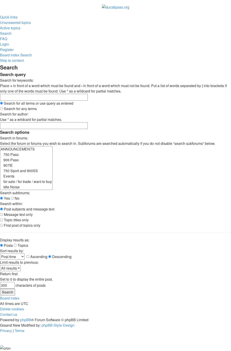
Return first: (9, 273)
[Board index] (115, 6)
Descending (61, 256)
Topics (22, 245)
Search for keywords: (17, 80)
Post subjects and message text (28, 209)
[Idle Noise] (26, 187)
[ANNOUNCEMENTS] (26, 149)
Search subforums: (15, 192)
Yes (6, 198)
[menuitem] (15, 22)
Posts (8, 245)
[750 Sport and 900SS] (26, 170)
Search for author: (14, 114)
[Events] (26, 176)
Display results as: (14, 239)
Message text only (18, 214)
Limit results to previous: (19, 262)
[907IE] (26, 165)
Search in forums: (14, 138)
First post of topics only (21, 225)
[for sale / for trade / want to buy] (26, 181)
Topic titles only (16, 219)
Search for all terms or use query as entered (38, 103)
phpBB (25, 319)
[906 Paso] (26, 160)
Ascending (38, 256)
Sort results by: (12, 250)
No (16, 198)
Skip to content (12, 60)
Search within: (11, 203)
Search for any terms (20, 108)
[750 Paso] (26, 154)
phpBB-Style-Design (58, 325)
